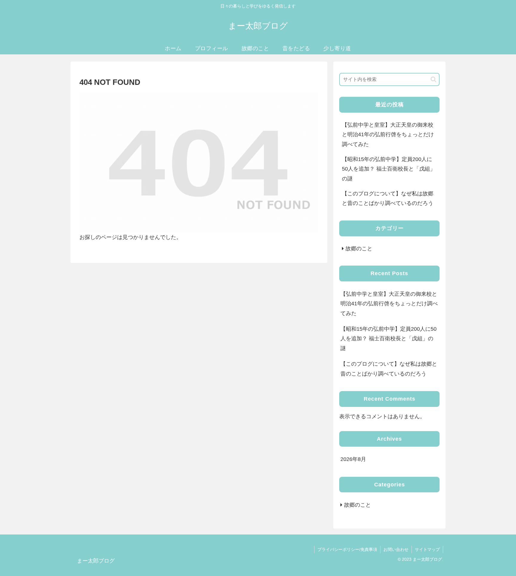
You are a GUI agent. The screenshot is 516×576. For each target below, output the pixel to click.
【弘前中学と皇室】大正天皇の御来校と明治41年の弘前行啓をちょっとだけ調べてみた (388, 134)
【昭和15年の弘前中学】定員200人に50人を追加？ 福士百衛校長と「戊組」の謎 (388, 169)
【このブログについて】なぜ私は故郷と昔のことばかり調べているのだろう (387, 198)
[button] (433, 79)
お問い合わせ (395, 549)
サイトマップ (427, 549)
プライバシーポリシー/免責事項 (347, 549)
